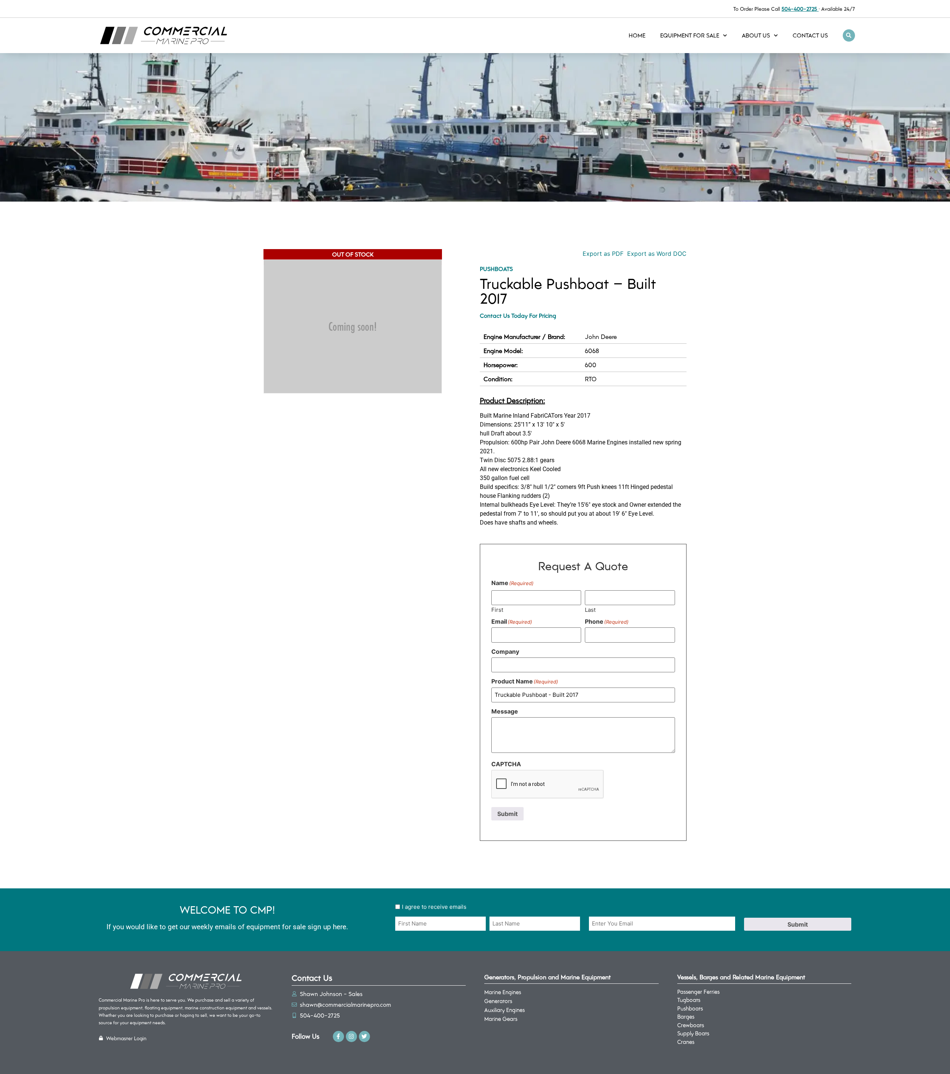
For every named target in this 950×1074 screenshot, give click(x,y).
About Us (756, 35)
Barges (685, 1016)
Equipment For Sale (689, 35)
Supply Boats (693, 1033)
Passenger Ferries (698, 992)
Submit (507, 813)
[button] (849, 35)
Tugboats (688, 1000)
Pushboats (496, 268)
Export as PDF (602, 253)
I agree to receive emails (434, 907)
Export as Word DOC (657, 253)
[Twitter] (364, 1036)
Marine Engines (502, 992)
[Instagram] (351, 1036)
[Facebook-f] (338, 1036)
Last (590, 609)
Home (637, 35)
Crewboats (690, 1025)
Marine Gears (500, 1019)
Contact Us (810, 35)
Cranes (685, 1042)
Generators (498, 1001)
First (497, 609)
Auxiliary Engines (504, 1010)
